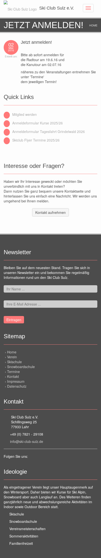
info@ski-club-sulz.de (26, 441)
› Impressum (15, 381)
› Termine (12, 371)
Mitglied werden (24, 114)
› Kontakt (12, 376)
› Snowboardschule (20, 366)
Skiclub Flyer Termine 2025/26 (36, 140)
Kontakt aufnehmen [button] (50, 212)
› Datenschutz (15, 386)
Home (93, 25)
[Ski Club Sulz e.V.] (20, 8)
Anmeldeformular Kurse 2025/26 (37, 122)
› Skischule (13, 361)
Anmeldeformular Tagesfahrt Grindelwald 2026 (48, 131)
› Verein (11, 356)
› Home (10, 352)
